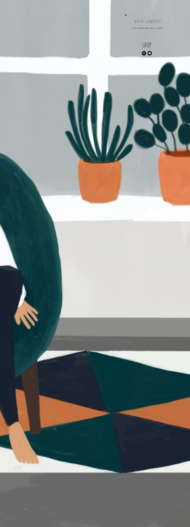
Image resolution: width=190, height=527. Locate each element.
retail (153, 28)
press (147, 28)
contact (159, 28)
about (135, 28)
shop (146, 44)
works (141, 28)
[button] (148, 14)
